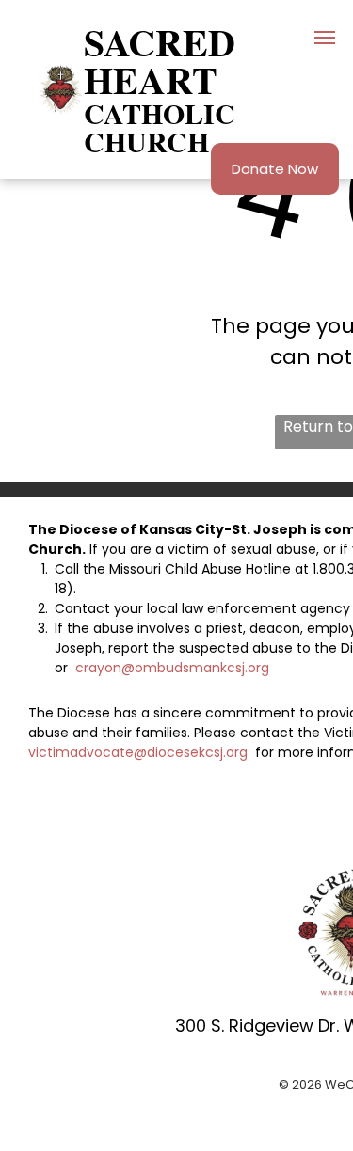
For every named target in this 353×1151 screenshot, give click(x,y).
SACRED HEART (159, 60)
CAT (112, 113)
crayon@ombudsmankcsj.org (172, 667)
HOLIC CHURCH (159, 127)
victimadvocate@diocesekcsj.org (139, 752)
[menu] (325, 37)
